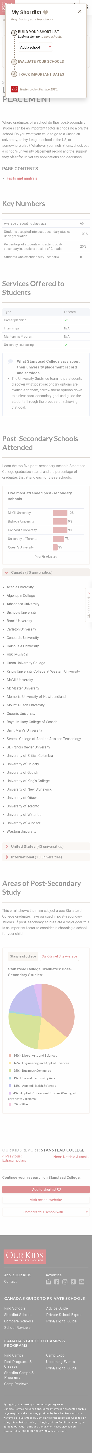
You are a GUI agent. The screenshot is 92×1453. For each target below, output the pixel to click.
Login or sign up (29, 36)
